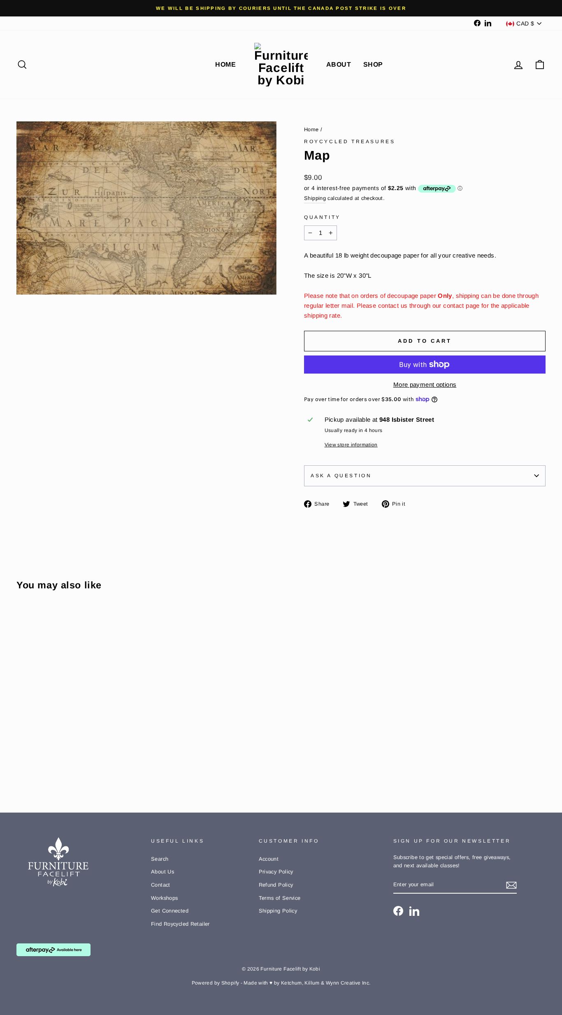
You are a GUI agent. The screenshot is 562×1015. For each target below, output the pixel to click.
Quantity (322, 217)
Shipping (315, 198)
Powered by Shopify (215, 983)
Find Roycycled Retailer (180, 924)
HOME (225, 64)
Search (159, 859)
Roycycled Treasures (349, 141)
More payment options (425, 384)
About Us (162, 872)
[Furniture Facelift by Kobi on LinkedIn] (414, 911)
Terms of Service (280, 898)
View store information (351, 445)
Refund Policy (276, 885)
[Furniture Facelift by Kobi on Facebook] (398, 911)
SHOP (373, 64)
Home (311, 129)
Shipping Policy (278, 911)
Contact (160, 885)
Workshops (164, 898)
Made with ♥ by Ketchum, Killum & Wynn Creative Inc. (307, 983)
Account (269, 859)
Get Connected (169, 911)
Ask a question (341, 475)
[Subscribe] (511, 885)
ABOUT (338, 64)
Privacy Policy (276, 872)
